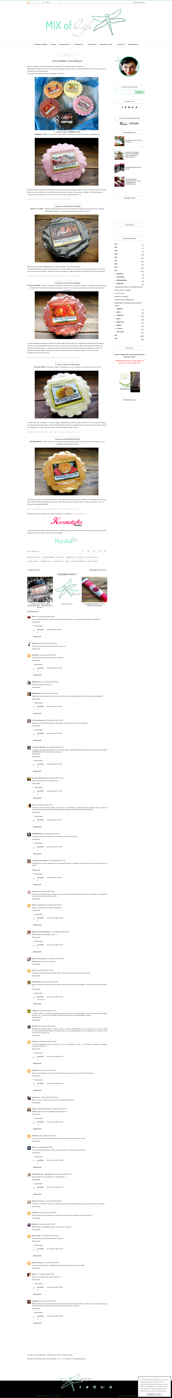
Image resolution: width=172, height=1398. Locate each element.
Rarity (34, 1274)
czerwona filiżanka (39, 747)
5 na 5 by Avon (119, 293)
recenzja (80, 557)
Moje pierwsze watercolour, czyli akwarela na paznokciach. (133, 182)
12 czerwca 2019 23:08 (55, 1160)
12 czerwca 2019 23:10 (55, 1187)
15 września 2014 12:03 (48, 1212)
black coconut (35, 557)
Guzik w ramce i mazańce (122, 290)
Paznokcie (92, 44)
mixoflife (60, 557)
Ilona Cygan (36, 1235)
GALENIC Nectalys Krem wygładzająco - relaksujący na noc (40, 605)
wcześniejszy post (98, 570)
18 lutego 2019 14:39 (54, 764)
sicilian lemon (91, 557)
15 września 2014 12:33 (46, 1224)
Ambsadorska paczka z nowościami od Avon (128, 287)
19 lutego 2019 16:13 (54, 820)
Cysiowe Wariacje (38, 720)
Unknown (35, 655)
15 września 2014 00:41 (44, 1147)
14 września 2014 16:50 (54, 720)
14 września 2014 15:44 (48, 655)
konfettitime (37, 1262)
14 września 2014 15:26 (48, 643)
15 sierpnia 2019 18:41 (55, 1287)
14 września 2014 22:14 (58, 1109)
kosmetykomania (49, 557)
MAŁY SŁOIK (46, 199)
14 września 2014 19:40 (44, 970)
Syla (33, 1147)
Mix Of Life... (50, 1395)
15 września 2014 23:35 (51, 1262)
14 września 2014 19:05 (46, 891)
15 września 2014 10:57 (53, 1201)
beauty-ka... (36, 1097)
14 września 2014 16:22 (50, 682)
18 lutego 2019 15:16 (54, 791)
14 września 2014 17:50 (56, 860)
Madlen (35, 1224)
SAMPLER (55, 199)
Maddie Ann (36, 682)
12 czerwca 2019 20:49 (55, 918)
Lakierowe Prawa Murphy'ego (124, 299)
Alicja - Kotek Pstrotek (41, 1109)
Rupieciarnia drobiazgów (41, 932)
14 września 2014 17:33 (51, 834)
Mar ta (34, 616)
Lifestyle (121, 44)
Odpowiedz (36, 622)
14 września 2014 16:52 (55, 747)
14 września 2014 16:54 (54, 778)
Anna (34, 970)
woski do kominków (78, 561)
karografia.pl (131, 1395)
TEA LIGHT (37, 199)
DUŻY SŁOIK (37, 276)
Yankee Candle (93, 561)
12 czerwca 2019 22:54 (55, 1083)
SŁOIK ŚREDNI (65, 199)
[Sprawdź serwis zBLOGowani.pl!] (130, 400)
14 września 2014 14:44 (46, 616)
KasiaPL (35, 1026)
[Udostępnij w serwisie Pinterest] (104, 551)
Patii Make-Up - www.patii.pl (43, 1174)
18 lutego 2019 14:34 (54, 706)
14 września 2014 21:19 (50, 1097)
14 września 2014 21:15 (48, 1041)
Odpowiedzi (38, 626)
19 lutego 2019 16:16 (54, 847)
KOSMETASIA (37, 834)
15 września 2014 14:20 (49, 1235)
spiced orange (33, 561)
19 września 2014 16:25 (47, 1301)
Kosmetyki (79, 44)
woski (67, 561)
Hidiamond (36, 982)
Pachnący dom (106, 44)
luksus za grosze (38, 905)
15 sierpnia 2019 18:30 (55, 1249)
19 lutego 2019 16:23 (54, 877)
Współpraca (64, 44)
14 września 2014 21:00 (47, 1026)
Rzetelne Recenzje (39, 778)
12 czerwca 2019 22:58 (55, 1122)
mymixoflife (70, 557)
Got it (159, 1394)
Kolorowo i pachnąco (121, 296)
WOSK (29, 199)
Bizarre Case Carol (39, 958)
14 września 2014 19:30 (60, 932)
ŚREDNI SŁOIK (58, 276)
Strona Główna (40, 44)
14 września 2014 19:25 (53, 905)
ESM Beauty (36, 693)
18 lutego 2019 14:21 (54, 629)
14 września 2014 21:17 (48, 1070)
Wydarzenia (133, 44)
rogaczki (35, 1010)
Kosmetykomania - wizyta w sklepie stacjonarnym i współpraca (132, 155)
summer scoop (46, 561)
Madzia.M (35, 643)
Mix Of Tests (67, 604)
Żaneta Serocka (38, 1201)
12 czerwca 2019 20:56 (55, 945)
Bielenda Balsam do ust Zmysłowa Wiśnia (94, 604)
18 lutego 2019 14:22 (54, 668)
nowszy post (34, 570)
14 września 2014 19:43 (49, 982)
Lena (34, 805)
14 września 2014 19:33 (55, 958)
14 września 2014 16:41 (50, 693)
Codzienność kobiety (40, 860)
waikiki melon (58, 561)
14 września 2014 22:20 (48, 1135)
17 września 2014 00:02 (45, 1274)
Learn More (151, 1394)
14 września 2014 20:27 (47, 1010)
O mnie (53, 44)
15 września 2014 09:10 (62, 1174)
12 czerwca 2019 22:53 (55, 1056)
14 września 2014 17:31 (44, 805)
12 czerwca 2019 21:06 (55, 997)
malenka (35, 1301)
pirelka (34, 891)
